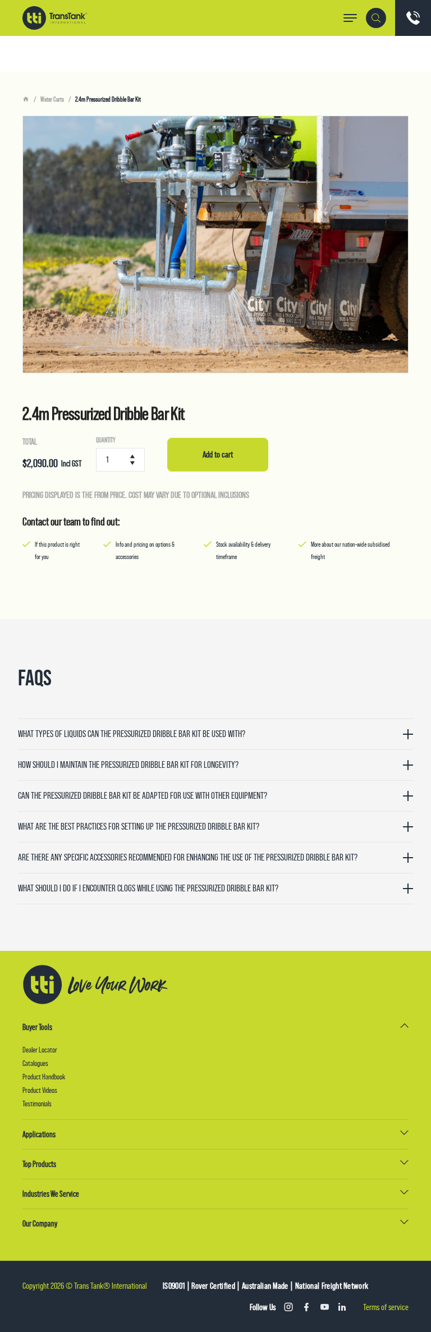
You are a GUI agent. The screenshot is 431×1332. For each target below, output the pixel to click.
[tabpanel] (215, 244)
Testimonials (37, 1103)
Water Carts (52, 99)
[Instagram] (288, 1307)
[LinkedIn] (342, 1307)
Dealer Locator (39, 1049)
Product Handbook (43, 1076)
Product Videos (39, 1090)
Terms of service (386, 1307)
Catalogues (35, 1063)
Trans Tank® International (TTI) (54, 18)
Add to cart (218, 454)
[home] (25, 99)
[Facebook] (306, 1307)
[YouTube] (324, 1307)
